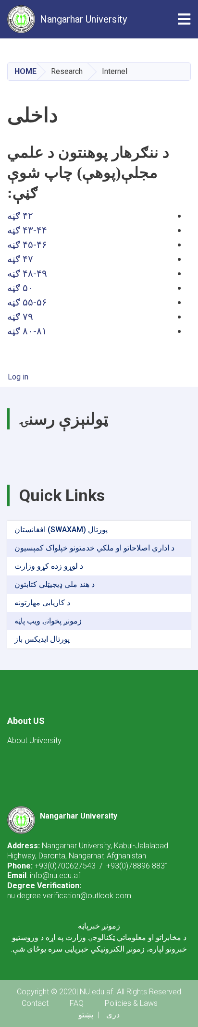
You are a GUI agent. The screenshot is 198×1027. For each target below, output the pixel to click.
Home (25, 71)
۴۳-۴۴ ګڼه (27, 230)
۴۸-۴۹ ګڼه (27, 273)
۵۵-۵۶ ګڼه (27, 302)
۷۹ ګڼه (20, 316)
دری (113, 1014)
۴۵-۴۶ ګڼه (27, 244)
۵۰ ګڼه (20, 287)
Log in (18, 376)
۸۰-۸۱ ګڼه (27, 331)
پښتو (85, 1014)
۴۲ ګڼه (20, 215)
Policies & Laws (131, 1003)
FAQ (77, 1003)
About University (34, 740)
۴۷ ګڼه (20, 259)
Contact (35, 1003)
